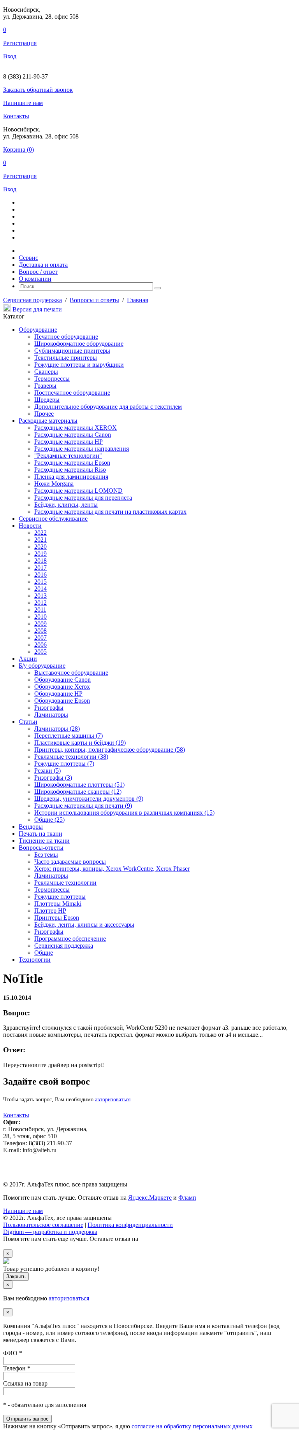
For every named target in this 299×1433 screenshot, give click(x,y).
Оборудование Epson (62, 700)
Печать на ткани (40, 833)
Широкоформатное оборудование (78, 343)
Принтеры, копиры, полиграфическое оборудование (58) (109, 749)
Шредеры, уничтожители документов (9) (88, 798)
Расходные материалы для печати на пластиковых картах (110, 511)
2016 (40, 574)
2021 (40, 539)
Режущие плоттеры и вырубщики (79, 364)
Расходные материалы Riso (70, 469)
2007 (40, 637)
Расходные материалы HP (68, 441)
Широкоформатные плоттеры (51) (79, 784)
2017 (40, 567)
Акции (28, 658)
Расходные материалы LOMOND (78, 490)
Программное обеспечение (70, 938)
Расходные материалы (48, 420)
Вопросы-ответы (41, 847)
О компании (35, 278)
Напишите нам (23, 103)
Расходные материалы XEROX (75, 427)
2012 (40, 602)
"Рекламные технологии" (68, 455)
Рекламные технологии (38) (71, 756)
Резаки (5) (47, 770)
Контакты (16, 116)
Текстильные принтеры (65, 357)
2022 (40, 532)
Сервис (28, 257)
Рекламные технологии (65, 882)
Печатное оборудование (66, 336)
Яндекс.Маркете (150, 1197)
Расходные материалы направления (81, 448)
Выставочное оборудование (71, 672)
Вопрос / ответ (38, 271)
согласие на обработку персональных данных (192, 1426)
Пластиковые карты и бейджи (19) (80, 742)
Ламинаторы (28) (57, 728)
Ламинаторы (51, 714)
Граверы (45, 385)
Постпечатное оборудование (72, 392)
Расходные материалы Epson (72, 462)
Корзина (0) (18, 149)
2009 (40, 623)
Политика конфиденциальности (130, 1224)
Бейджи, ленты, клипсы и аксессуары (84, 924)
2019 (40, 553)
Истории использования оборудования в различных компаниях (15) (124, 812)
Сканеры (46, 371)
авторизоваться (112, 1099)
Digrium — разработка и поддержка (50, 1231)
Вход (9, 56)
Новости (30, 525)
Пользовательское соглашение (43, 1224)
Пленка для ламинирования (71, 476)
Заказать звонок (38, 89)
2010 (40, 616)
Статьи (28, 721)
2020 (40, 546)
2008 (40, 630)
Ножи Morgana (54, 483)
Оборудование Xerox (62, 686)
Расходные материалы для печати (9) (83, 805)
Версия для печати (37, 309)
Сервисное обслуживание (53, 518)
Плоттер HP (50, 910)
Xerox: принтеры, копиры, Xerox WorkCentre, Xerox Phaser (112, 868)
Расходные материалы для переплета (83, 497)
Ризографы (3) (53, 777)
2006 (40, 644)
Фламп (187, 1197)
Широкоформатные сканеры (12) (77, 791)
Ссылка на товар (25, 1383)
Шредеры (47, 399)
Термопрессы (52, 378)
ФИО (12, 1353)
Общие (43, 952)
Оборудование (38, 329)
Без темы (46, 854)
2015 (40, 581)
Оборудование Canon (62, 679)
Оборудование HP (58, 693)
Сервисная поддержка (32, 300)
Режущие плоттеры (60, 896)
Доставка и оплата (43, 264)
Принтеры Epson (56, 917)
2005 (40, 651)
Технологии (35, 959)
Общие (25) (49, 819)
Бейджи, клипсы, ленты (66, 504)
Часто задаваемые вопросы (70, 861)
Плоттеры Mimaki (57, 903)
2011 (40, 609)
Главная (137, 300)
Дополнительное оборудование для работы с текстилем (108, 406)
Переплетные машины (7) (68, 735)
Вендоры (31, 826)
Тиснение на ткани (44, 840)
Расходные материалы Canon (72, 434)
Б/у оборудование (42, 665)
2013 (40, 595)
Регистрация (20, 43)
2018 (40, 560)
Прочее (44, 413)
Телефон (16, 1368)
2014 (40, 588)
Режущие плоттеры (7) (64, 763)
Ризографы (48, 707)
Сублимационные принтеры (72, 350)
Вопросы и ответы (94, 300)
